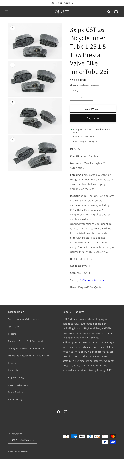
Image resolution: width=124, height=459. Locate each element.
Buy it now (93, 118)
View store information (85, 141)
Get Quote (96, 287)
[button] (6, 11)
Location (12, 362)
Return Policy (15, 370)
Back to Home (16, 312)
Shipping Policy (16, 377)
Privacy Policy (15, 399)
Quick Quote (14, 326)
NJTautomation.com (92, 280)
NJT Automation (22, 451)
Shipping (74, 85)
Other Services (15, 392)
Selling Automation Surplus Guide (26, 348)
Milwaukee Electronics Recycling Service (28, 355)
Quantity (74, 90)
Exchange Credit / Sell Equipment (25, 341)
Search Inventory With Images (23, 319)
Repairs (12, 333)
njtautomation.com (18, 384)
